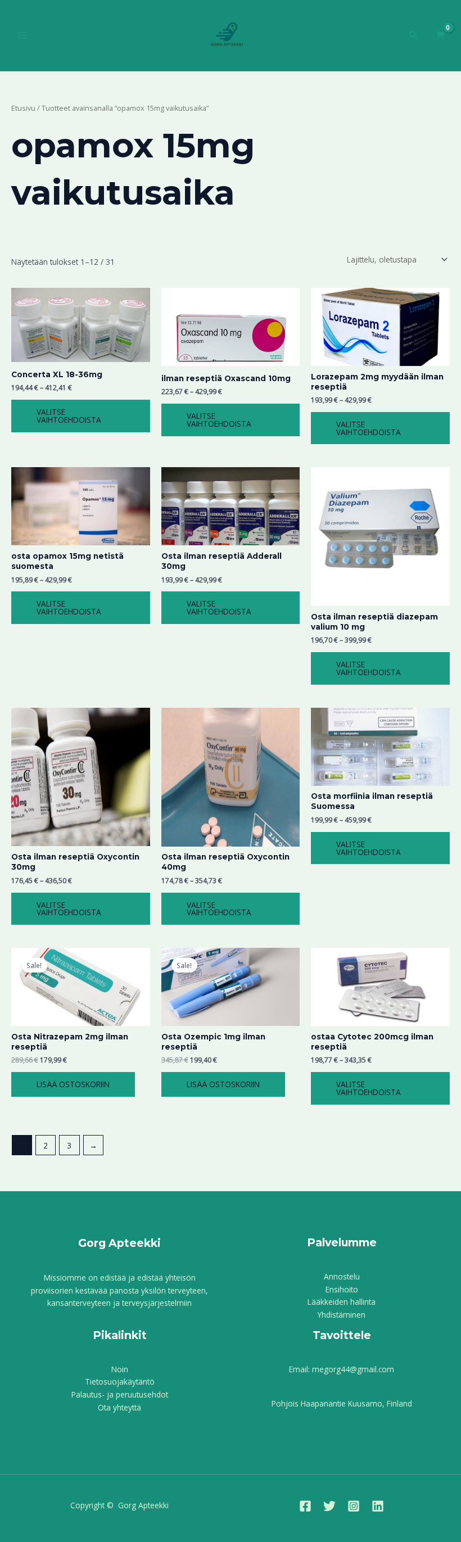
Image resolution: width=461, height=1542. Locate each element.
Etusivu (23, 108)
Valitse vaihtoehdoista (69, 415)
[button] (414, 35)
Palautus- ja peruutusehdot (119, 1394)
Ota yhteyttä (119, 1407)
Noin (119, 1369)
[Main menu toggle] (22, 36)
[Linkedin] (378, 1506)
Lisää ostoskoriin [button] (73, 1084)
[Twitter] (329, 1506)
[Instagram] (353, 1506)
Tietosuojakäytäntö (120, 1381)
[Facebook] (305, 1506)
